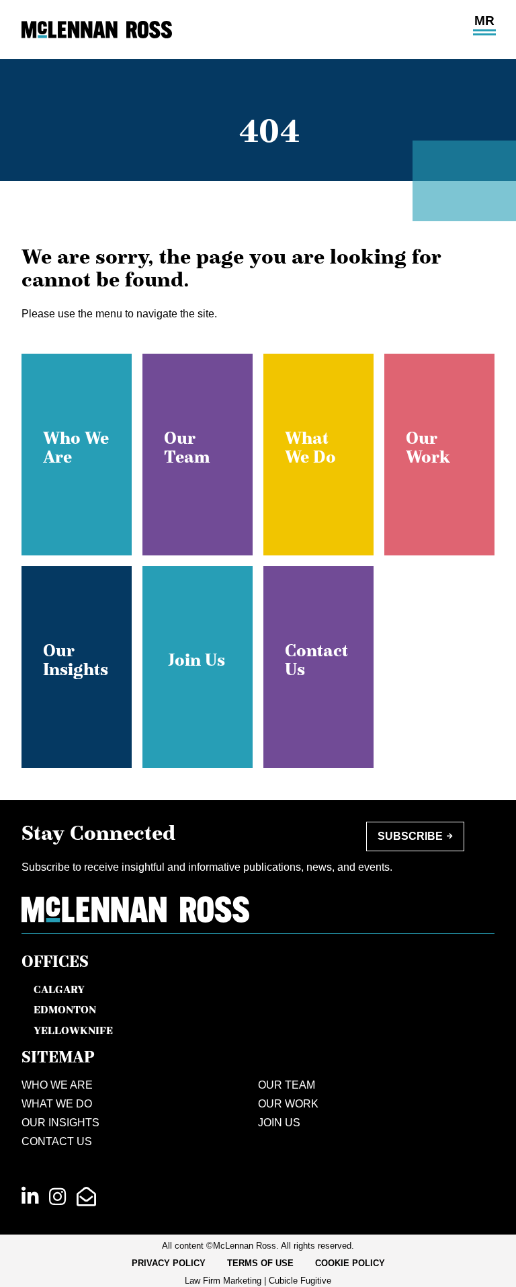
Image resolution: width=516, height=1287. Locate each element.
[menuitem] (168, 1263)
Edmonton (65, 1009)
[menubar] (258, 1263)
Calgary (59, 989)
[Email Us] (86, 1196)
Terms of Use (260, 1263)
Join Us (279, 1122)
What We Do (57, 1103)
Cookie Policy (350, 1263)
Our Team (286, 1085)
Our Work (288, 1103)
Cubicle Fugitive (300, 1281)
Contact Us (57, 1141)
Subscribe (410, 836)
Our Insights (60, 1122)
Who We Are (57, 1085)
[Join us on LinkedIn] (30, 1196)
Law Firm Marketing (223, 1281)
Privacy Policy (169, 1263)
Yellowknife (73, 1030)
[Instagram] (57, 1196)
